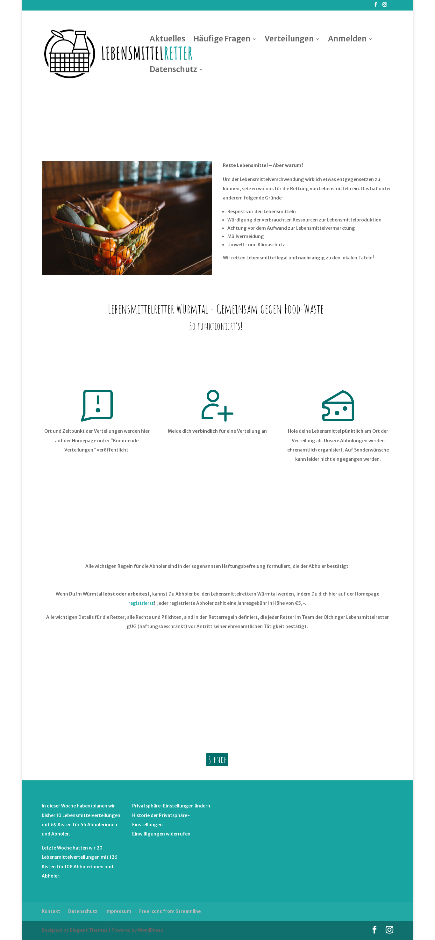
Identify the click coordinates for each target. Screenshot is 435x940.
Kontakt (51, 911)
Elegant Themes (89, 930)
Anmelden (347, 40)
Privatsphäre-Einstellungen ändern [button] (171, 806)
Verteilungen (289, 40)
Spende (217, 759)
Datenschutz (173, 70)
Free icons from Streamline (170, 911)
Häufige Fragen (221, 40)
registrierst (141, 603)
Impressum (118, 911)
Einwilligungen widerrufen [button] (161, 834)
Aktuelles (167, 40)
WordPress (150, 930)
